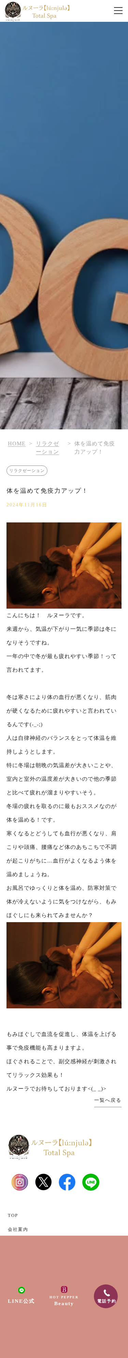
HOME (17, 443)
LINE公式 (21, 1301)
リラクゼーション (27, 470)
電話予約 (106, 1301)
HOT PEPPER (64, 1300)
